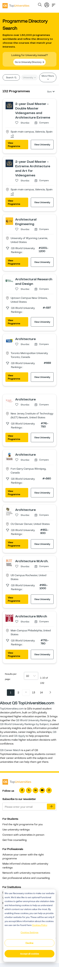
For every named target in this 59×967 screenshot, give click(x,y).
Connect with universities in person (23, 834)
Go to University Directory (28, 62)
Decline (29, 943)
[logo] (15, 4)
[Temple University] (9, 617)
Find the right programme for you (22, 824)
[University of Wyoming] (9, 221)
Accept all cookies (29, 953)
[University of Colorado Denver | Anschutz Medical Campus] (9, 511)
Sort (49, 91)
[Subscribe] (51, 806)
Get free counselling (14, 840)
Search (10, 77)
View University (42, 144)
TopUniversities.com (12, 708)
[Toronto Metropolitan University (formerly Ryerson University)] (9, 340)
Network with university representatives (26, 872)
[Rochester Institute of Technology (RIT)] (9, 562)
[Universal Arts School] (9, 105)
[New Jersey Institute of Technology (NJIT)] (9, 401)
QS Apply (19, 736)
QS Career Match (10, 750)
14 (41, 692)
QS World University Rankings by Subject (24, 724)
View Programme (14, 144)
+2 (12, 136)
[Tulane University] (9, 280)
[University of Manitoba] (9, 456)
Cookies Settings (29, 932)
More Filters (48, 75)
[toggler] (53, 4)
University (28, 77)
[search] (40, 5)
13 (33, 692)
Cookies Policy (39, 925)
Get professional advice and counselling (26, 878)
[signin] (47, 4)
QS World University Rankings (33, 720)
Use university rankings (16, 829)
